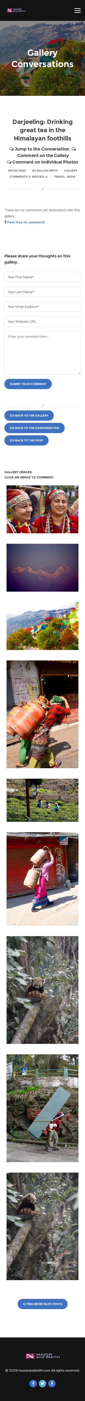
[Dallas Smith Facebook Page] (52, 1383)
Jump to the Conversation (42, 149)
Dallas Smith (47, 170)
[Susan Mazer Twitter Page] (42, 1383)
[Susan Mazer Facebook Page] (33, 1383)
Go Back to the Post (26, 440)
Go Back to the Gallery (29, 415)
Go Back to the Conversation (34, 428)
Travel (59, 176)
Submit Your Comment (28, 384)
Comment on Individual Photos (44, 162)
